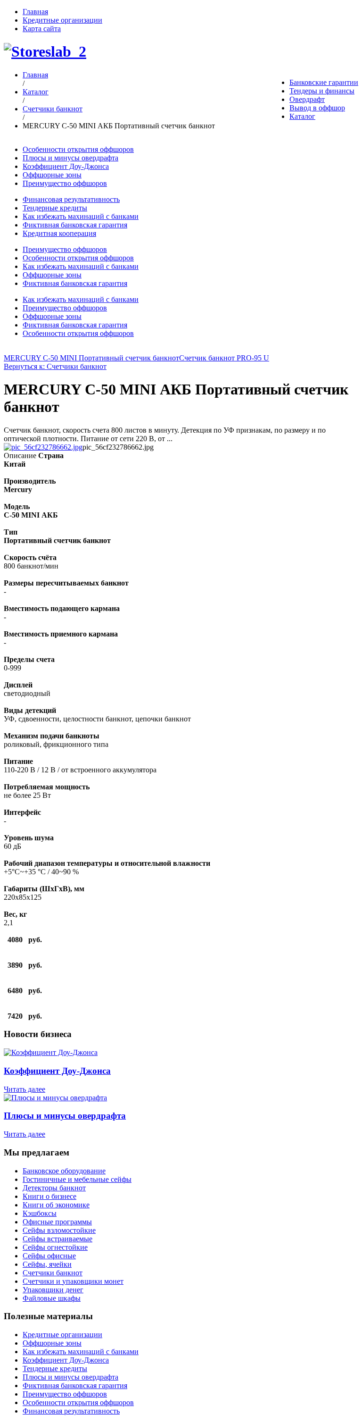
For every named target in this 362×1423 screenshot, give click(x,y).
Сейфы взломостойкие (59, 1230)
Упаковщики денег (53, 1290)
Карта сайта (42, 29)
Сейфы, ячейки (47, 1264)
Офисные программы (57, 1222)
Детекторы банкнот (54, 1188)
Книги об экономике (56, 1205)
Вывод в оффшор (317, 108)
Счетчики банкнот (52, 109)
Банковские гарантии (323, 82)
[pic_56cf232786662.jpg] (43, 447)
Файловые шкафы (52, 1298)
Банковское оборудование (64, 1171)
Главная (35, 12)
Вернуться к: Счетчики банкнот (55, 366)
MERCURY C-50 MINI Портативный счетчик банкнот (91, 358)
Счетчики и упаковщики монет (73, 1281)
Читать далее (24, 1089)
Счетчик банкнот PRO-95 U (224, 358)
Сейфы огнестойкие (55, 1247)
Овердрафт (307, 99)
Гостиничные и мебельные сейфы (77, 1179)
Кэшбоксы (40, 1213)
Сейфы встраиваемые (57, 1239)
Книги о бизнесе (49, 1196)
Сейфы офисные (49, 1256)
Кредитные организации (62, 20)
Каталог (302, 116)
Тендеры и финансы (321, 91)
